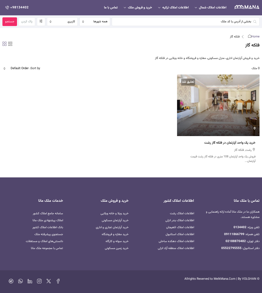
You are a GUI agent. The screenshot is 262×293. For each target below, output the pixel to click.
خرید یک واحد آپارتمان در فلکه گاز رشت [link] (229, 142)
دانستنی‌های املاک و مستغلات (44, 241)
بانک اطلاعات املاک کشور (47, 227)
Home (255, 36)
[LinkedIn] (30, 282)
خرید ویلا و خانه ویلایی (115, 213)
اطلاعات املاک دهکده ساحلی (176, 241)
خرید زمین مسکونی (117, 248)
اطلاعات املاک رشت (182, 213)
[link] (218, 105)
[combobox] (94, 21)
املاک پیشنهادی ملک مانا (48, 220)
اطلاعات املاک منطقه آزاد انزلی (176, 248)
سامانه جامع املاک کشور (48, 213)
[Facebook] (58, 282)
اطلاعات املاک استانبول (180, 234)
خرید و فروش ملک (140, 7)
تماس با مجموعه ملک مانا (47, 248)
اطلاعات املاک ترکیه (175, 7)
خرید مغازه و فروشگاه (115, 234)
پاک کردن (27, 21)
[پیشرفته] (41, 21)
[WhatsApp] (20, 282)
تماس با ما (111, 7)
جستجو (9, 21)
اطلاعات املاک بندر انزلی (179, 220)
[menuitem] (16, 7)
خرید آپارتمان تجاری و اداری (112, 227)
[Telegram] (11, 282)
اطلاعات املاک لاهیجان (180, 227)
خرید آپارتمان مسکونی (115, 220)
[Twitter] (49, 282)
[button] (10, 44)
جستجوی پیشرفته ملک (48, 234)
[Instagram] (39, 282)
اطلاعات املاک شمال (212, 7)
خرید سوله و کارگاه (117, 241)
